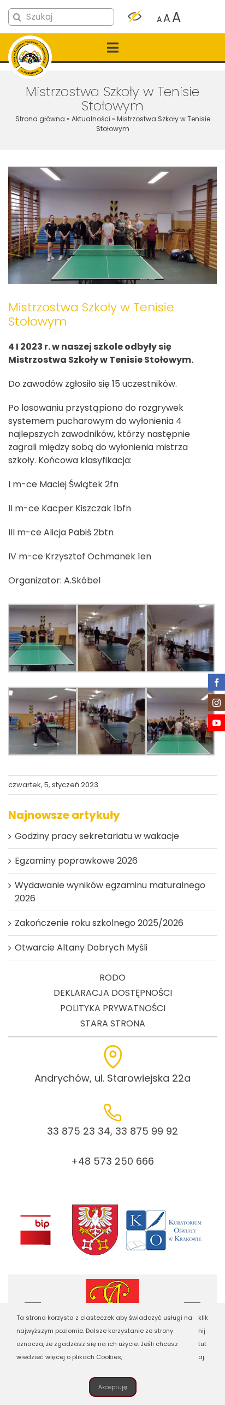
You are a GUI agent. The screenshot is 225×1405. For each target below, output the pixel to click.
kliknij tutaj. (203, 1337)
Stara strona (112, 1023)
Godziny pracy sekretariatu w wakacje (97, 836)
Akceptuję (112, 1387)
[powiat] (95, 1207)
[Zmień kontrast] (134, 17)
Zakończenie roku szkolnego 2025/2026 (99, 923)
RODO (112, 977)
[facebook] (216, 682)
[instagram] (216, 702)
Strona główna (40, 118)
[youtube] (216, 723)
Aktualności (91, 118)
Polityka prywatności (112, 1008)
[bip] (35, 1218)
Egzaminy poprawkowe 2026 (76, 860)
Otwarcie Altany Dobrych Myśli (81, 947)
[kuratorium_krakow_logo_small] (165, 1212)
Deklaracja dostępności (113, 993)
